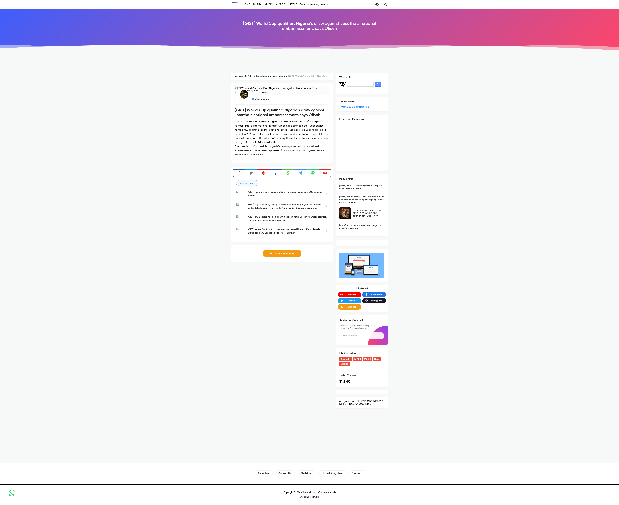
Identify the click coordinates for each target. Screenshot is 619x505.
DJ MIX (357, 359)
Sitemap (356, 473)
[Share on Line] (313, 173)
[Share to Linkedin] (276, 173)
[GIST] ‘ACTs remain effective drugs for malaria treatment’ (360, 227)
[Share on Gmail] (325, 173)
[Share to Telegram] (300, 173)
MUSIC (367, 359)
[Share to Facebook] (239, 173)
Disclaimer (306, 473)
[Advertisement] (309, 61)
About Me (263, 473)
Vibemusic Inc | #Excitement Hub (318, 492)
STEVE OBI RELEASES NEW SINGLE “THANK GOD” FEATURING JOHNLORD (367, 213)
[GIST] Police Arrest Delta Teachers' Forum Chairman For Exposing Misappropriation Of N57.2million (361, 199)
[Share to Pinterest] (263, 173)
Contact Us (284, 473)
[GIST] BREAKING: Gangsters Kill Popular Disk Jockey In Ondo (361, 187)
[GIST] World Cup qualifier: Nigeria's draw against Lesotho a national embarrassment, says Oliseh (279, 112)
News (376, 359)
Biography (346, 359)
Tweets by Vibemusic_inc (354, 107)
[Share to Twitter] (251, 173)
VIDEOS (344, 364)
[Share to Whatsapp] (288, 173)
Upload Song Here (332, 473)
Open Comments (284, 253)
